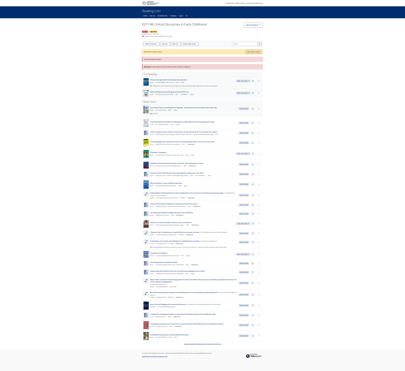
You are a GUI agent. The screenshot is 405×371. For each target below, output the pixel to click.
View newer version (253, 52)
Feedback (173, 16)
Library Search (240, 3)
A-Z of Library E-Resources (254, 3)
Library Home (230, 3)
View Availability (243, 81)
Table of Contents (151, 44)
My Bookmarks (162, 16)
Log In (181, 16)
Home (145, 16)
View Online (244, 109)
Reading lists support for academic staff (154, 356)
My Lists (152, 16)
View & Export (252, 25)
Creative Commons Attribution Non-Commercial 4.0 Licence (202, 344)
